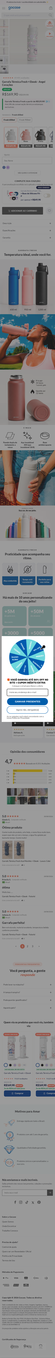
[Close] (50, 639)
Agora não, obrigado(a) (27, 710)
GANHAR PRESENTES (27, 701)
